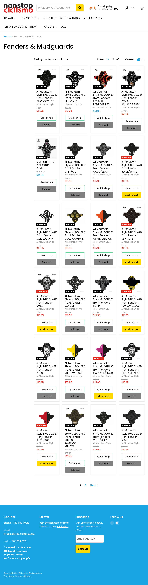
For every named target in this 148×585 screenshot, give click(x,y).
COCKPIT (48, 18)
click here (62, 526)
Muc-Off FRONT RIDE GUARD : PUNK (46, 165)
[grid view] (138, 59)
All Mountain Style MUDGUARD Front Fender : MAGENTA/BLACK (103, 368)
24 (107, 59)
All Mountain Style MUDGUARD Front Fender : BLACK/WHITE (131, 166)
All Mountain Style (45, 104)
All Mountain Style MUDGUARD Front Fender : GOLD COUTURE (75, 233)
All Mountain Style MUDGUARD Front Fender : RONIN (103, 301)
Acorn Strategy (25, 576)
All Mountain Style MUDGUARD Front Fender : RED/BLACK (46, 435)
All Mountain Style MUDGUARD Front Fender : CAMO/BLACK (103, 166)
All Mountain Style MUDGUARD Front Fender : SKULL (46, 301)
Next (93, 485)
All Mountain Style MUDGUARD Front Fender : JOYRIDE (75, 301)
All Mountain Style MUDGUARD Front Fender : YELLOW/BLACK (75, 368)
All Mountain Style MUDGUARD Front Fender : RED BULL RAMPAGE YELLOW (75, 438)
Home (7, 36)
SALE (63, 26)
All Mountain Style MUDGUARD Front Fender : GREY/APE (75, 166)
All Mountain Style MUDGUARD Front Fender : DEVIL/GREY (131, 233)
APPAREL (9, 18)
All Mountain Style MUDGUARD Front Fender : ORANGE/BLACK (103, 233)
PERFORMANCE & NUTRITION (20, 26)
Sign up (83, 549)
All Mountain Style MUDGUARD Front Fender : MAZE (131, 435)
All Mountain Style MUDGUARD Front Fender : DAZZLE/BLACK (46, 233)
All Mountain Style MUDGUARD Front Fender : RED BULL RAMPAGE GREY (131, 98)
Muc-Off (40, 171)
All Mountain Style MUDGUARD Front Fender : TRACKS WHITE (46, 96)
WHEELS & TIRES (69, 18)
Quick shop (46, 117)
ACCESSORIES (92, 18)
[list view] (142, 59)
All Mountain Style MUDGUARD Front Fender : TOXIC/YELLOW (131, 301)
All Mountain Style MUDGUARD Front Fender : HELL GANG (75, 96)
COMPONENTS (28, 18)
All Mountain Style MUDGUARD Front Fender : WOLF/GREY (103, 435)
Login (132, 7)
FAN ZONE (49, 26)
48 (117, 59)
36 (112, 59)
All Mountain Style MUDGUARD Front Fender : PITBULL (46, 368)
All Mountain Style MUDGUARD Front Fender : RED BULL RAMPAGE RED (103, 98)
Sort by (38, 59)
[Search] (80, 7)
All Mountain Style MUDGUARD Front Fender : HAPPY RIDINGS (131, 368)
